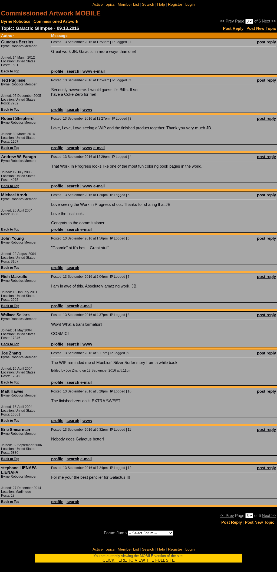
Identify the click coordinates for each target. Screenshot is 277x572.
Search (148, 4)
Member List (128, 4)
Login (190, 4)
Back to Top (10, 71)
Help (161, 4)
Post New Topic (261, 28)
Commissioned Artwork (56, 21)
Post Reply (233, 28)
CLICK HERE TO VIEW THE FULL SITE (139, 560)
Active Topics (104, 4)
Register (175, 4)
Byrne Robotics (15, 21)
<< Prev (227, 21)
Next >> (269, 21)
